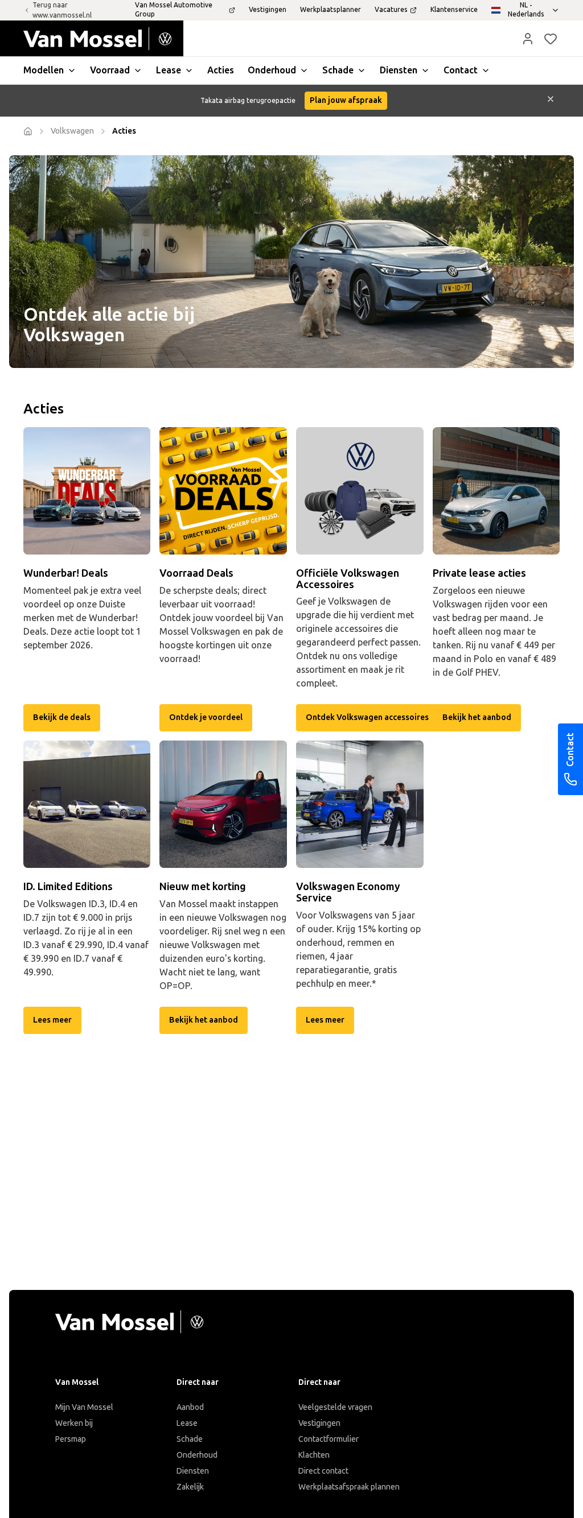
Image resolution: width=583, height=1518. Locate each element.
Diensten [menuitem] (398, 70)
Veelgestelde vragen (335, 1407)
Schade (189, 1439)
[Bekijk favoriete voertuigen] (550, 39)
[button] (528, 39)
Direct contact (323, 1471)
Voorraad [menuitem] (110, 70)
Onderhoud (196, 1455)
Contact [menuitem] (461, 70)
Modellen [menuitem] (43, 70)
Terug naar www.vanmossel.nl (62, 10)
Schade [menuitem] (338, 70)
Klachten (314, 1455)
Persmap (70, 1439)
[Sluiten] (550, 100)
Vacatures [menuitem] (391, 10)
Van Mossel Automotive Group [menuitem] (173, 9)
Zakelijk (190, 1487)
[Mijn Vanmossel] (528, 39)
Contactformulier (328, 1439)
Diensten (192, 1471)
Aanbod (190, 1407)
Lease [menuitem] (168, 70)
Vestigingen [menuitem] (267, 10)
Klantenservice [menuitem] (454, 10)
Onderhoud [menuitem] (272, 70)
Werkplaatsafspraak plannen (349, 1487)
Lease (187, 1423)
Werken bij (74, 1423)
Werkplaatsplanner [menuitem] (330, 10)
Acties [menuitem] (220, 70)
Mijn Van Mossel (84, 1407)
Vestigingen (319, 1423)
